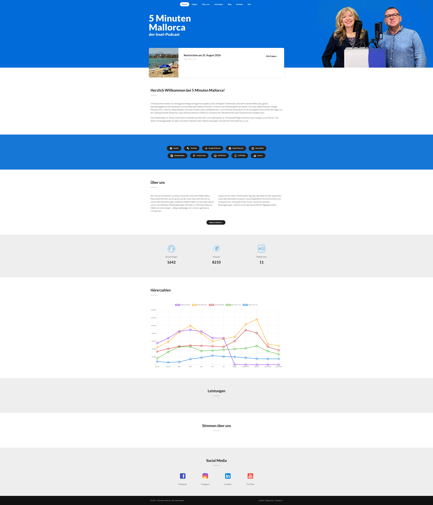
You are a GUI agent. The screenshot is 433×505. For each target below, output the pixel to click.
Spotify (175, 148)
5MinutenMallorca (182, 479)
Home (184, 4)
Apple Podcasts (237, 148)
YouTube (194, 148)
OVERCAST (222, 155)
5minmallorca (227, 479)
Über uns (205, 4)
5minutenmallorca (205, 479)
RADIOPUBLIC (179, 155)
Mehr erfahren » (216, 222)
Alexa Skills (259, 148)
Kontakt (239, 4)
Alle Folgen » (271, 56)
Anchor (260, 155)
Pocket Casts (201, 155)
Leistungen (218, 4)
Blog (229, 4)
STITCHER (241, 155)
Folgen (194, 4)
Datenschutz (269, 500)
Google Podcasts (214, 148)
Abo (249, 4)
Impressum (278, 500)
